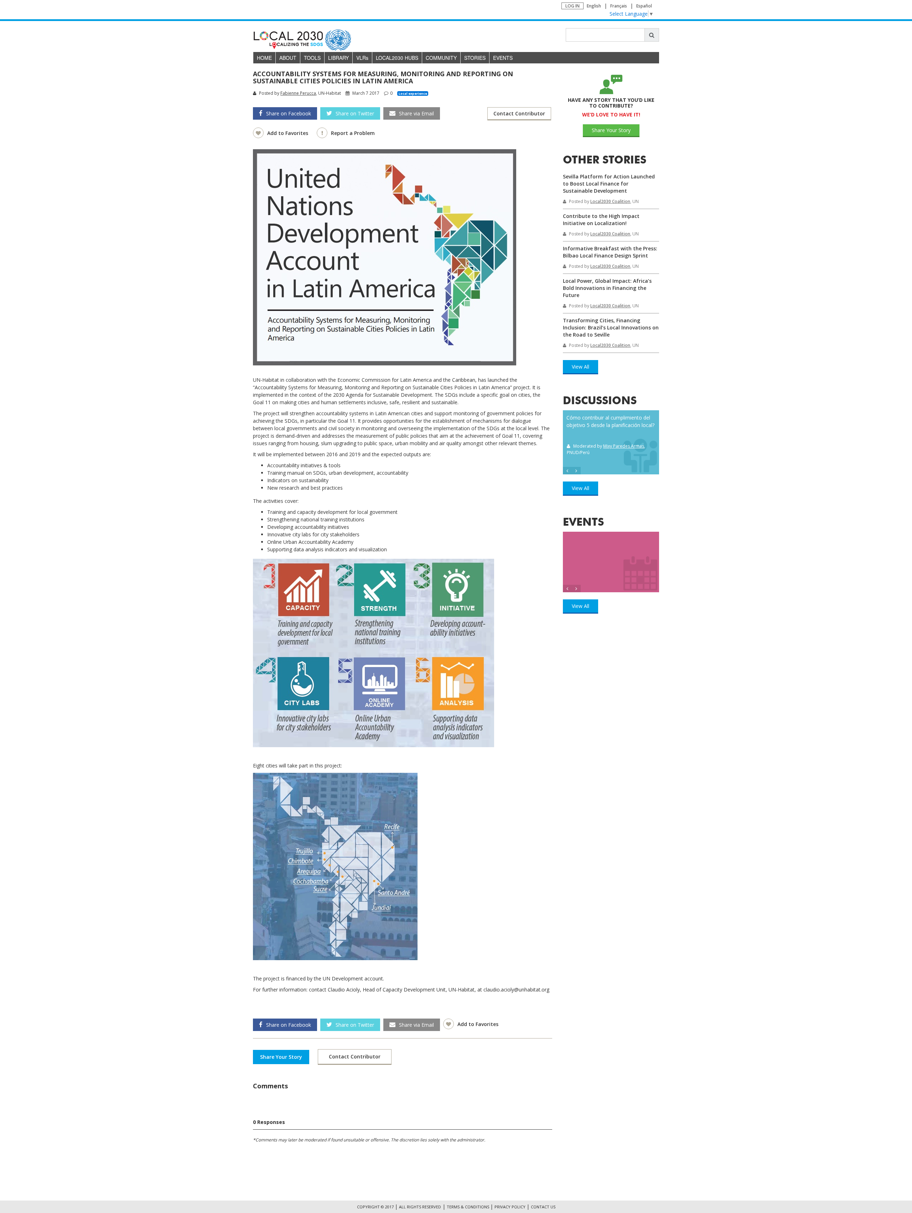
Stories (475, 57)
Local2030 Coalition (610, 201)
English (594, 6)
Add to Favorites (288, 133)
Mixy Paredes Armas (623, 446)
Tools (312, 57)
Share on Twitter (355, 113)
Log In (572, 6)
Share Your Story (281, 1056)
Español (644, 6)
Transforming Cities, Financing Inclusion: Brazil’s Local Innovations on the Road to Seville (611, 327)
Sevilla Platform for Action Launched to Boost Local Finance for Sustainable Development (609, 183)
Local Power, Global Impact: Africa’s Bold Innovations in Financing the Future (607, 287)
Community (441, 57)
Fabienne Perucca (298, 93)
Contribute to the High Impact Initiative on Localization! (601, 220)
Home (264, 57)
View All (580, 366)
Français (618, 6)
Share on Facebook (288, 113)
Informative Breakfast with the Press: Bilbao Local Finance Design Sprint (610, 252)
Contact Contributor (519, 113)
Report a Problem (353, 133)
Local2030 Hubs (397, 57)
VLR (362, 57)
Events (503, 57)
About (287, 57)
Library (338, 57)
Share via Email (416, 113)
